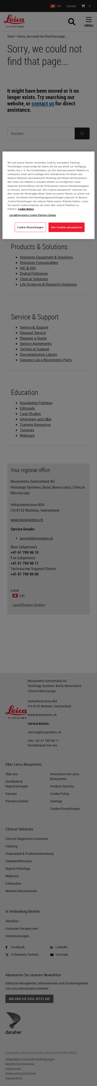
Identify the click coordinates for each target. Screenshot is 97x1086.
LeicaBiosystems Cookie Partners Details (32, 215)
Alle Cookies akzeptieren (66, 227)
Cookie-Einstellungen (30, 227)
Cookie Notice (26, 209)
